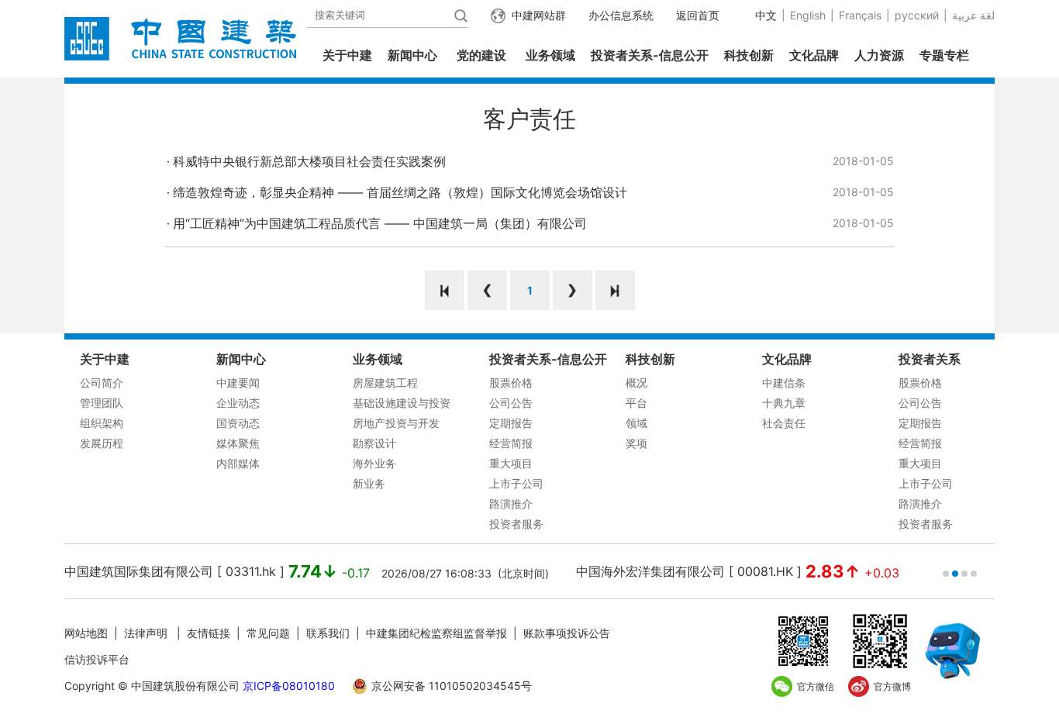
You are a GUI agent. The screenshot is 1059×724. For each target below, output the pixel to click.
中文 (766, 15)
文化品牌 (814, 55)
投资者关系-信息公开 (650, 55)
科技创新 (749, 55)
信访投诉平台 (96, 659)
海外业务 (374, 463)
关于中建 (347, 55)
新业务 (369, 483)
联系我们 (328, 633)
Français (860, 15)
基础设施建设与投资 (401, 402)
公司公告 (511, 402)
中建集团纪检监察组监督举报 (436, 633)
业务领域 (550, 55)
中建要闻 (238, 382)
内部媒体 (238, 463)
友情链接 (208, 633)
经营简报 (511, 443)
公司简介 (101, 382)
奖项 (636, 443)
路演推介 (511, 503)
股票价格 (511, 382)
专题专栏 (944, 55)
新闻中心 (412, 55)
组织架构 (101, 422)
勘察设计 (374, 443)
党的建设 (481, 55)
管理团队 (101, 402)
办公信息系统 (621, 15)
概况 (636, 382)
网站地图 (86, 633)
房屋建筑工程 (385, 382)
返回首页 (697, 15)
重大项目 (511, 463)
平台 (636, 402)
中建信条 (783, 382)
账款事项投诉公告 (566, 633)
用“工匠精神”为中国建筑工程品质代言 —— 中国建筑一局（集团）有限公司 (380, 223)
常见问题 (268, 633)
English (808, 15)
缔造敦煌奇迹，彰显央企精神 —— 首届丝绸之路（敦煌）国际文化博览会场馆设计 (400, 192)
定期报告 (511, 422)
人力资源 (879, 55)
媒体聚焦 (238, 443)
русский (917, 15)
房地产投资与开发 (396, 422)
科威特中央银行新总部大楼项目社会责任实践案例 (309, 161)
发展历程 (101, 443)
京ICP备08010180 (289, 685)
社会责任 (783, 422)
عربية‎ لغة (973, 15)
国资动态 (238, 422)
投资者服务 (516, 523)
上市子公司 (516, 483)
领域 (636, 422)
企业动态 (238, 402)
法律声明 (147, 633)
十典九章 (783, 402)
